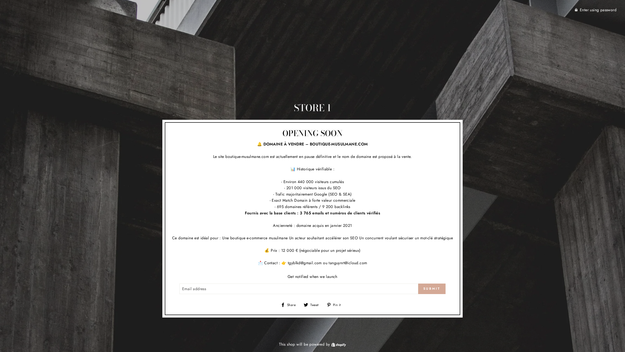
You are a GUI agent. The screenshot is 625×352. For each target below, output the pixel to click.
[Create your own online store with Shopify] (338, 344)
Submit (431, 288)
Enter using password (598, 10)
